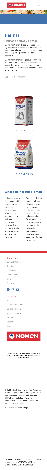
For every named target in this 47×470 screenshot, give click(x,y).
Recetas (10, 266)
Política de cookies (13, 355)
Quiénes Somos (14, 262)
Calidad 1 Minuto (14, 309)
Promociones (12, 275)
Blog (9, 279)
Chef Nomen (12, 270)
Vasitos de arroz (14, 313)
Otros (9, 326)
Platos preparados (15, 304)
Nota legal (36, 353)
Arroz (9, 300)
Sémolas (10, 322)
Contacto (10, 283)
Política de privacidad (26, 355)
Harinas (10, 317)
